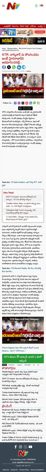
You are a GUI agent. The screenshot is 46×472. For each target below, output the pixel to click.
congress (19, 365)
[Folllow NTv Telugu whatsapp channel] (36, 6)
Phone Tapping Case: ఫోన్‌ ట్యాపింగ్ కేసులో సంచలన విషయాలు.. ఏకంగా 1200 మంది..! (20, 349)
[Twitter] (23, 104)
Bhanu (29, 71)
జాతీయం (33, 26)
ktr (38, 365)
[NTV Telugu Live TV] (41, 6)
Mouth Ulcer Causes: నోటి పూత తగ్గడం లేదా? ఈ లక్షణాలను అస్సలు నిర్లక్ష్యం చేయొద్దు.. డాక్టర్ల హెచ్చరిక (19, 400)
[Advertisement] (23, 162)
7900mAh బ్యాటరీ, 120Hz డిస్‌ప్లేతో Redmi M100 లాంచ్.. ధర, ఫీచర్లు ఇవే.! (20, 418)
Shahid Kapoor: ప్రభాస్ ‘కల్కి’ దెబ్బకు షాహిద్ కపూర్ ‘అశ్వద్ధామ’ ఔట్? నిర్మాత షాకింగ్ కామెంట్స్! (19, 373)
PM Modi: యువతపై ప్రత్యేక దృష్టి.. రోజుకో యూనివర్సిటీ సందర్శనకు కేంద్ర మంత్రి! (20, 386)
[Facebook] (15, 104)
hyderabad (27, 365)
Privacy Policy (24, 470)
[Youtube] (26, 104)
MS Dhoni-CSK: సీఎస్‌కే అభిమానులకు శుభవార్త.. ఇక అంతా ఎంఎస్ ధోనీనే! (22, 425)
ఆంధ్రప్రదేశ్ (7, 26)
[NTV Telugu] (13, 6)
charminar (11, 365)
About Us (6, 470)
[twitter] (9, 67)
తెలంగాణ (15, 26)
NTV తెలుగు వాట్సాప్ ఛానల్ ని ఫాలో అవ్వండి (23, 358)
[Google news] (30, 104)
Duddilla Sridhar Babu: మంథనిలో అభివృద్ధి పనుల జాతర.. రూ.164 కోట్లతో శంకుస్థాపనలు (23, 205)
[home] (1, 26)
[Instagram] (19, 104)
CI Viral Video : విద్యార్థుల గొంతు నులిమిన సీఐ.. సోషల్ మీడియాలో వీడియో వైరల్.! (22, 218)
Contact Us (14, 470)
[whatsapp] (14, 67)
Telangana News (12, 48)
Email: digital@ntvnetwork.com (23, 462)
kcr (34, 365)
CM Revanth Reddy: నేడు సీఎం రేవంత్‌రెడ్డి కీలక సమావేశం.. (21, 269)
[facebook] (4, 67)
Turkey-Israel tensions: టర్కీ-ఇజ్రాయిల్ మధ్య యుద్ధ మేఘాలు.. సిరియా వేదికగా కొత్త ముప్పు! (20, 393)
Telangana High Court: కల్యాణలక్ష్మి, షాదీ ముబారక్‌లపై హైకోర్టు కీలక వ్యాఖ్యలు (21, 211)
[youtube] (30, 447)
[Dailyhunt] (38, 104)
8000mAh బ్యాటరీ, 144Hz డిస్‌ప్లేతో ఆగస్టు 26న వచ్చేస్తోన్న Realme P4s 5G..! (22, 432)
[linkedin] (19, 67)
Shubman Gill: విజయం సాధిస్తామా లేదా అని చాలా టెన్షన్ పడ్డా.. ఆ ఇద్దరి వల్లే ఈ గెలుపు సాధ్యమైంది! (21, 411)
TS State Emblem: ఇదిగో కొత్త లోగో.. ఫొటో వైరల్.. (22, 183)
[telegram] (24, 67)
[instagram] (20, 447)
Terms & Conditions (37, 470)
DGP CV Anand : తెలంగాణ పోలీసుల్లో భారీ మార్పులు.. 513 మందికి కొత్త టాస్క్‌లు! (21, 198)
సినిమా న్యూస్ (24, 26)
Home (4, 48)
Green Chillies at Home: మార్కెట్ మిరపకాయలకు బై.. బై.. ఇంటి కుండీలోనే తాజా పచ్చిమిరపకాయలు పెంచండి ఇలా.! (22, 438)
